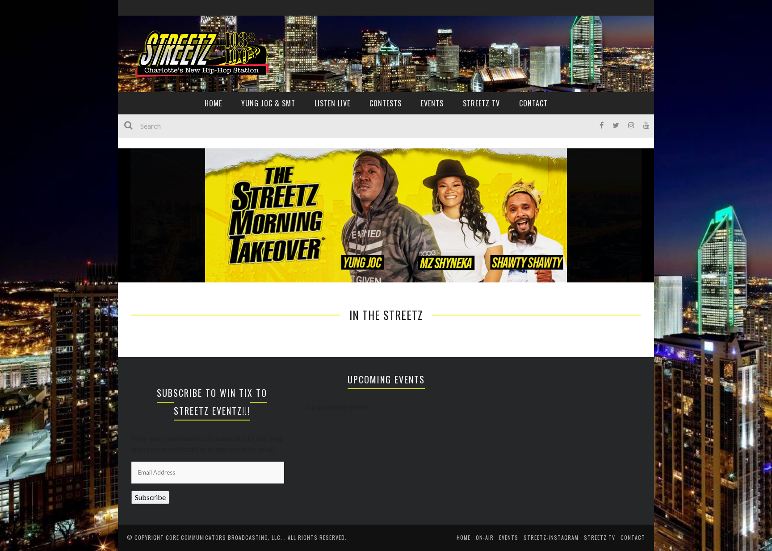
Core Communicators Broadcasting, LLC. (225, 537)
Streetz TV (481, 103)
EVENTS (432, 103)
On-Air (485, 537)
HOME (213, 103)
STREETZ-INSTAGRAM (551, 537)
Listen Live (332, 103)
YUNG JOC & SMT (268, 103)
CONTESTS (385, 103)
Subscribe (150, 497)
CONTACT (533, 103)
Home (463, 537)
